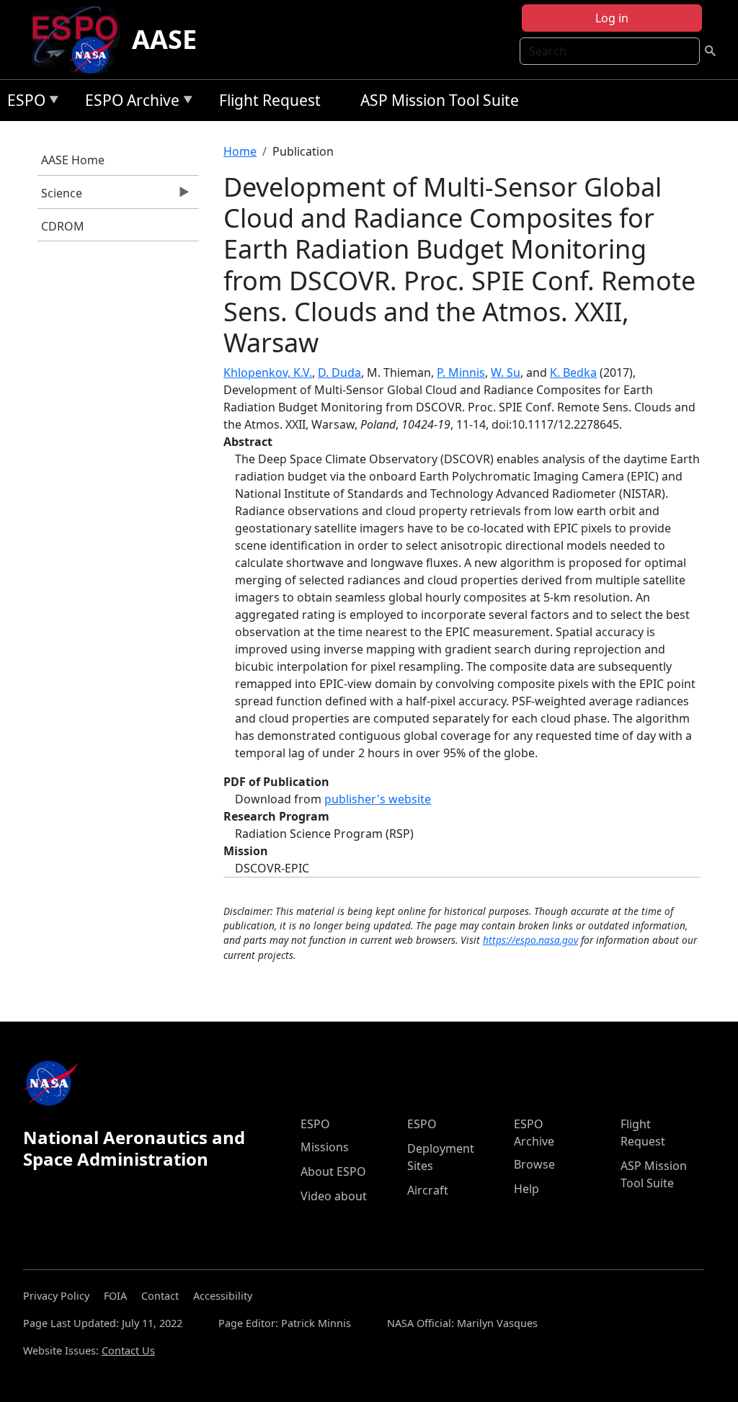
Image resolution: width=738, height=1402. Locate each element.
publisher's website (377, 799)
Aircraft (427, 1190)
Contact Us (128, 1350)
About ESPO (333, 1171)
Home (240, 151)
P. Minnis (461, 372)
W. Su (505, 372)
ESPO (22, 102)
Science (59, 196)
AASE (164, 39)
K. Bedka (573, 372)
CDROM (62, 226)
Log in (611, 18)
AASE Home (73, 160)
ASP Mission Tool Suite (439, 100)
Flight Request (270, 100)
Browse (534, 1164)
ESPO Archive (128, 102)
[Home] (80, 40)
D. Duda (339, 372)
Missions (325, 1147)
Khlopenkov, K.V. (267, 372)
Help (526, 1189)
